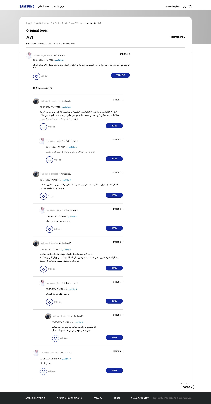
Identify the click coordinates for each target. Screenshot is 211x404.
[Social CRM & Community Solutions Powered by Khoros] (187, 386)
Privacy (98, 398)
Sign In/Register (173, 6)
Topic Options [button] (176, 36)
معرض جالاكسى (58, 6)
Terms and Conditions (69, 398)
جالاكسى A (59, 60)
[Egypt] (26, 6)
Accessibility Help (35, 398)
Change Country (140, 398)
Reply (114, 126)
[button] (125, 54)
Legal (117, 398)
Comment (120, 75)
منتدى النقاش (43, 6)
